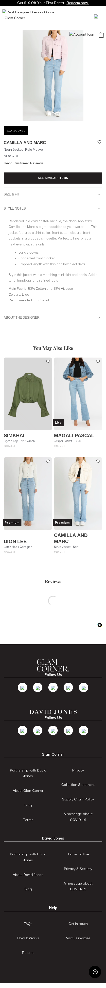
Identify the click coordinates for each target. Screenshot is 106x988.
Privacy (78, 770)
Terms (28, 820)
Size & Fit (12, 194)
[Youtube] (68, 687)
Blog (28, 805)
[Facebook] (22, 687)
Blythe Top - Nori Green (19, 441)
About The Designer (21, 317)
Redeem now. (78, 2)
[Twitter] (37, 687)
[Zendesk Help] (95, 972)
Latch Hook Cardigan (18, 547)
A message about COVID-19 (78, 817)
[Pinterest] (83, 687)
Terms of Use (78, 854)
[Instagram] (53, 687)
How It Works (28, 938)
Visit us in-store (78, 938)
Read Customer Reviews (24, 163)
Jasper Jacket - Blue (67, 441)
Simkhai (14, 435)
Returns (28, 952)
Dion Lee (15, 541)
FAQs (28, 923)
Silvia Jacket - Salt (66, 547)
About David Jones (28, 874)
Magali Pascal (74, 435)
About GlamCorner (28, 790)
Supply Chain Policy (78, 799)
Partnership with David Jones (28, 773)
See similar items (53, 178)
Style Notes (15, 208)
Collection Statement (78, 784)
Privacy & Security (78, 869)
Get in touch (78, 923)
